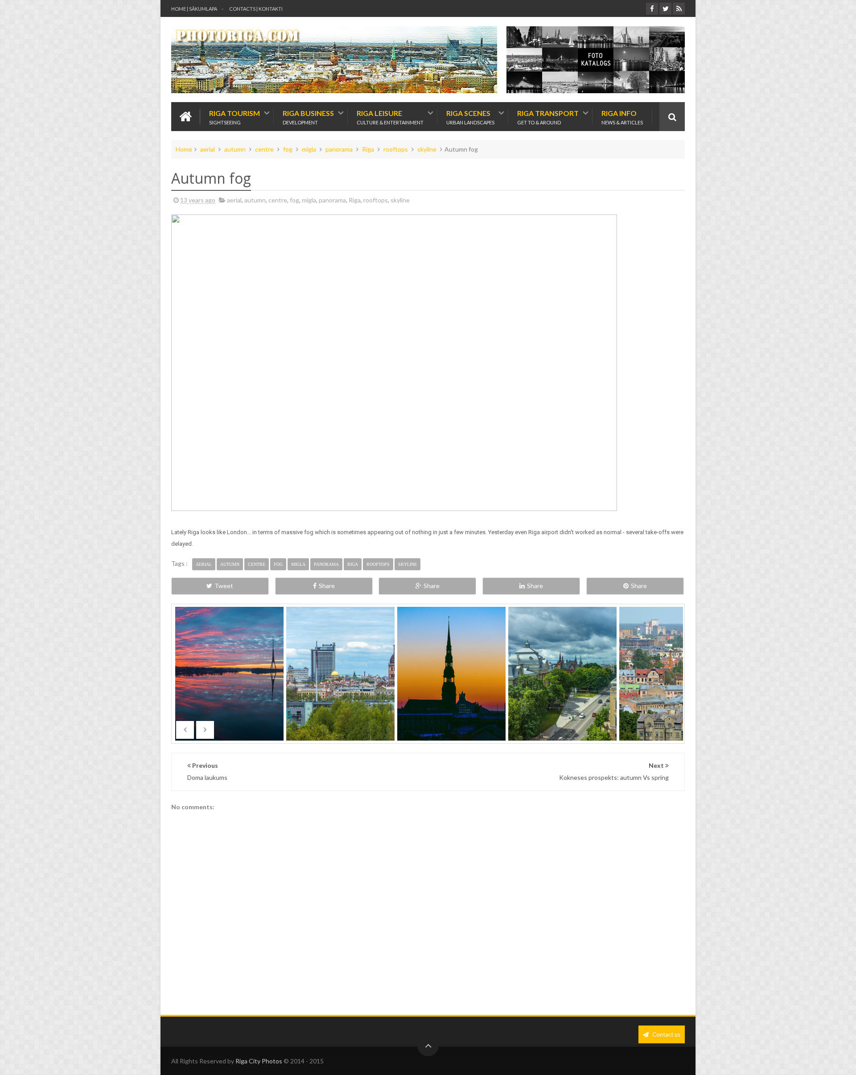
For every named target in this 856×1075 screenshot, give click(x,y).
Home (184, 149)
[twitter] (665, 9)
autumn (235, 149)
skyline (426, 149)
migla (309, 149)
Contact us (665, 1034)
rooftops (395, 149)
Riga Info (622, 116)
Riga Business (308, 116)
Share (327, 585)
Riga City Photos (258, 1061)
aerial (207, 149)
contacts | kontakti (256, 9)
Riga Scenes (470, 116)
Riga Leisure (390, 116)
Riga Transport (548, 116)
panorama (339, 149)
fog (287, 149)
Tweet (223, 585)
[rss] (679, 9)
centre (264, 149)
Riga (368, 149)
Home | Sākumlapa (194, 9)
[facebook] (652, 9)
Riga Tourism (234, 116)
